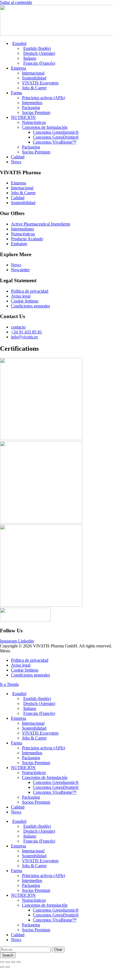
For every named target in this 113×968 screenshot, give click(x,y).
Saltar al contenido (16, 2)
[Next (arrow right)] (7, 967)
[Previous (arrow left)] (2, 967)
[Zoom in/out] (18, 962)
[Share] (7, 962)
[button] (56, 651)
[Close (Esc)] (2, 962)
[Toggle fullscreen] (13, 962)
